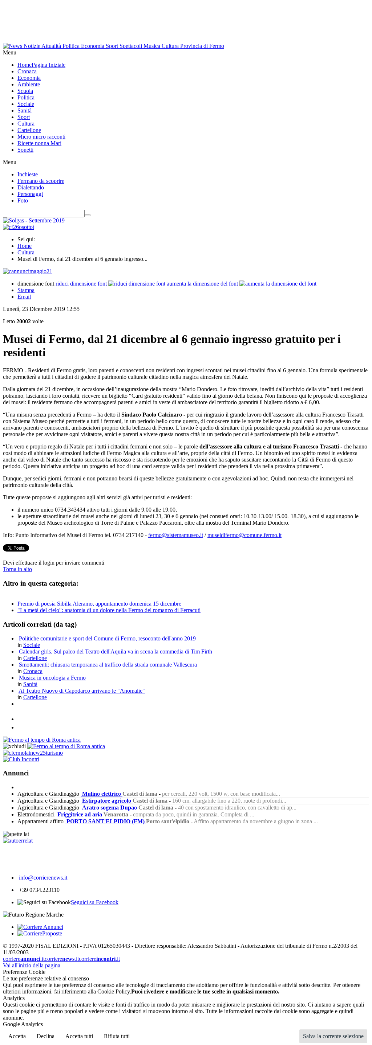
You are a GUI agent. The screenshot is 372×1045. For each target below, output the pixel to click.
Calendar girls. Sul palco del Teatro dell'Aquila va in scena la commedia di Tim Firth (115, 651)
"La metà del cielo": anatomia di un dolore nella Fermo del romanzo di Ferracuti (109, 610)
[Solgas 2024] (34, 220)
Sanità (30, 684)
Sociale (31, 645)
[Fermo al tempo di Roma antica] (42, 740)
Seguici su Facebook (94, 902)
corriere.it (24, 959)
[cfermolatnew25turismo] (33, 753)
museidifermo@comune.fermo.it (244, 535)
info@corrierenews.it (43, 877)
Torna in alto (17, 569)
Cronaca (33, 671)
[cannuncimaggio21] (27, 271)
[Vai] (87, 215)
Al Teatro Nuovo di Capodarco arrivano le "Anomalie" (82, 691)
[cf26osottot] (18, 227)
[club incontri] (21, 759)
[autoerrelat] (18, 840)
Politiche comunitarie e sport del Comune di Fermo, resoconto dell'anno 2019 (107, 638)
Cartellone (35, 658)
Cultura (26, 252)
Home (24, 246)
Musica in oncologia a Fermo (52, 678)
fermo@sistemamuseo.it (175, 535)
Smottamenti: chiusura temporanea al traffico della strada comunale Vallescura (108, 664)
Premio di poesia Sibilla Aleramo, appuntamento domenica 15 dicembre (99, 604)
